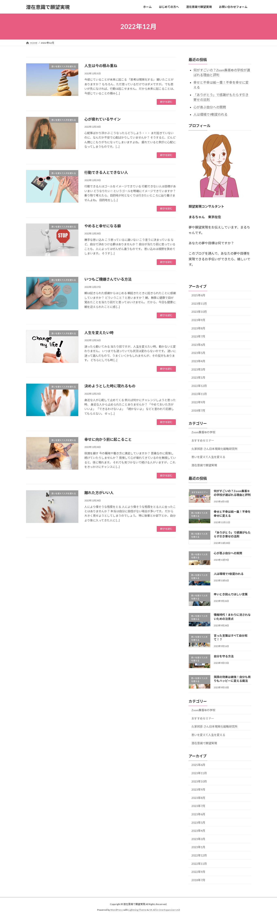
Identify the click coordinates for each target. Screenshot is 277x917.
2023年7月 (198, 336)
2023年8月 (198, 328)
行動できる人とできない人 (106, 172)
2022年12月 (199, 386)
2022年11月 (199, 394)
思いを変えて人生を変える (208, 457)
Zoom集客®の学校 (203, 432)
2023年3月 (198, 369)
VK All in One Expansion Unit (164, 909)
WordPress (116, 909)
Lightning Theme (137, 909)
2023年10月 (199, 312)
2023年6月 (198, 344)
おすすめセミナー (202, 440)
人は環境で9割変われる (210, 114)
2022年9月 (198, 402)
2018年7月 (198, 410)
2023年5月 (198, 353)
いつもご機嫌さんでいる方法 (108, 279)
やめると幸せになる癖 (102, 226)
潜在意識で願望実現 (204, 465)
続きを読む (166, 101)
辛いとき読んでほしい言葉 (231, 594)
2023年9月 (198, 320)
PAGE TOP (266, 885)
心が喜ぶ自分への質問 (209, 107)
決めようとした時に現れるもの (109, 386)
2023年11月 (199, 303)
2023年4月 (198, 361)
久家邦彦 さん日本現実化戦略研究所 (214, 448)
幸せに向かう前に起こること (108, 439)
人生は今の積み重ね (100, 65)
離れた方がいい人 (99, 492)
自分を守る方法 (224, 656)
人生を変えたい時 (99, 332)
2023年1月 (198, 377)
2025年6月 (198, 295)
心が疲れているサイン (102, 119)
